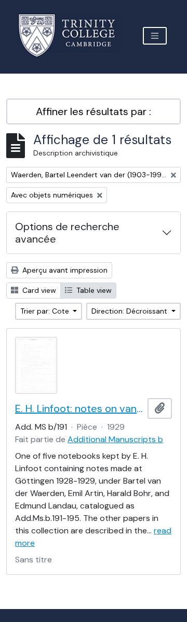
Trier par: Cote (45, 311)
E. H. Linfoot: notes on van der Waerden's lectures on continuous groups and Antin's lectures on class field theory (79, 408)
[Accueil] (73, 35)
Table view (93, 290)
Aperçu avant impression (64, 270)
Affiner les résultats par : (93, 111)
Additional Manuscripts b (115, 439)
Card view (38, 290)
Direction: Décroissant (130, 311)
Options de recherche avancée (67, 233)
